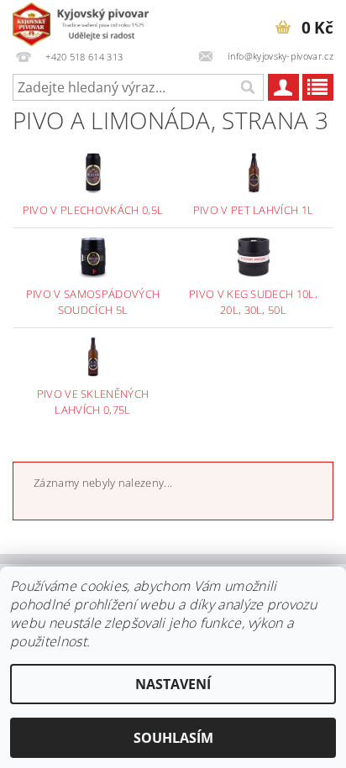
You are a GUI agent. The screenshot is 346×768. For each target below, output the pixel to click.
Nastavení (173, 684)
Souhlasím (173, 738)
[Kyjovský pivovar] (85, 22)
